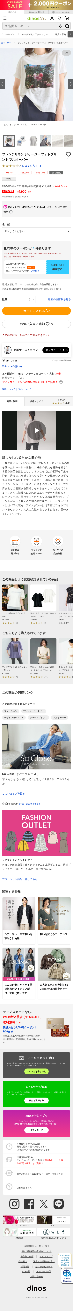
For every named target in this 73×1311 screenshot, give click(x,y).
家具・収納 (60, 34)
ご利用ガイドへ (24, 1188)
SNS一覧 (26, 1271)
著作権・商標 (27, 1256)
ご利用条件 (35, 271)
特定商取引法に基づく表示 (36, 1246)
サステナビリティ (44, 1266)
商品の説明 (12, 401)
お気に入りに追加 (32, 323)
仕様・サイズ (36, 401)
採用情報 (25, 1266)
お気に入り (59, 18)
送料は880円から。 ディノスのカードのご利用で (40, 1160)
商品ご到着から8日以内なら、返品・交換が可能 (40, 1174)
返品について (24, 389)
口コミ (63, 401)
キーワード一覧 (43, 1271)
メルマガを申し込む (36, 1071)
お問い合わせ (36, 1276)
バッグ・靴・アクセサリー (35, 34)
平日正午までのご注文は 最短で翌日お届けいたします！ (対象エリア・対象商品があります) (33, 1146)
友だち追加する (36, 1100)
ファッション (8, 34)
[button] (2, 84)
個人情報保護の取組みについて (37, 1251)
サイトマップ (46, 1256)
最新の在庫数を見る (59, 299)
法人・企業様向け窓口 (44, 1261)
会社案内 (22, 1261)
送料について (8, 389)
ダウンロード (36, 1130)
